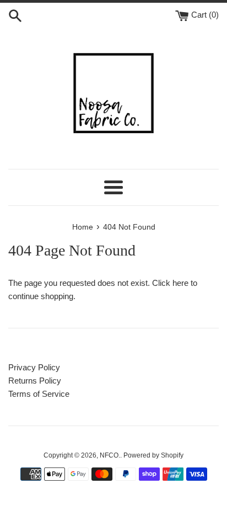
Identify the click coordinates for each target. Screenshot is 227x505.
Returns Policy (34, 380)
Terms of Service (38, 393)
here (180, 283)
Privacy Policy (34, 367)
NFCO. (110, 455)
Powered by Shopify (153, 455)
